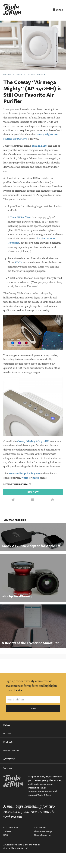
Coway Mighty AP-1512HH (33, 441)
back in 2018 (39, 145)
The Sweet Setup (43, 831)
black (35, 477)
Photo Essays (11, 750)
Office (41, 74)
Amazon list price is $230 (24, 473)
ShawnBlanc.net (42, 835)
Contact (8, 768)
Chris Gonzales (22, 484)
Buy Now (33, 492)
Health (21, 74)
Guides (7, 733)
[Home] (12, 10)
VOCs (18, 262)
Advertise (9, 759)
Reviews (7, 742)
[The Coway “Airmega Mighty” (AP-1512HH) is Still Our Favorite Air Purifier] (33, 45)
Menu (58, 9)
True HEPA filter (20, 217)
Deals (6, 724)
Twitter (7, 831)
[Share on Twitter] (13, 500)
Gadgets (8, 74)
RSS (5, 835)
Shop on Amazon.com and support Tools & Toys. (42, 793)
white (25, 477)
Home (31, 74)
